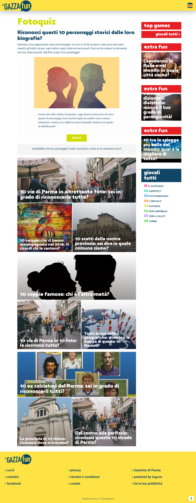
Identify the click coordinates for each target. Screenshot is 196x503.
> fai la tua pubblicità (147, 483)
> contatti (12, 477)
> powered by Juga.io (147, 477)
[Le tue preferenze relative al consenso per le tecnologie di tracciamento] (191, 498)
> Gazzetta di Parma (146, 470)
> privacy (74, 470)
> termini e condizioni (84, 477)
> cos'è (9, 470)
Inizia (76, 138)
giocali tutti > (168, 34)
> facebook (13, 483)
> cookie (74, 483)
